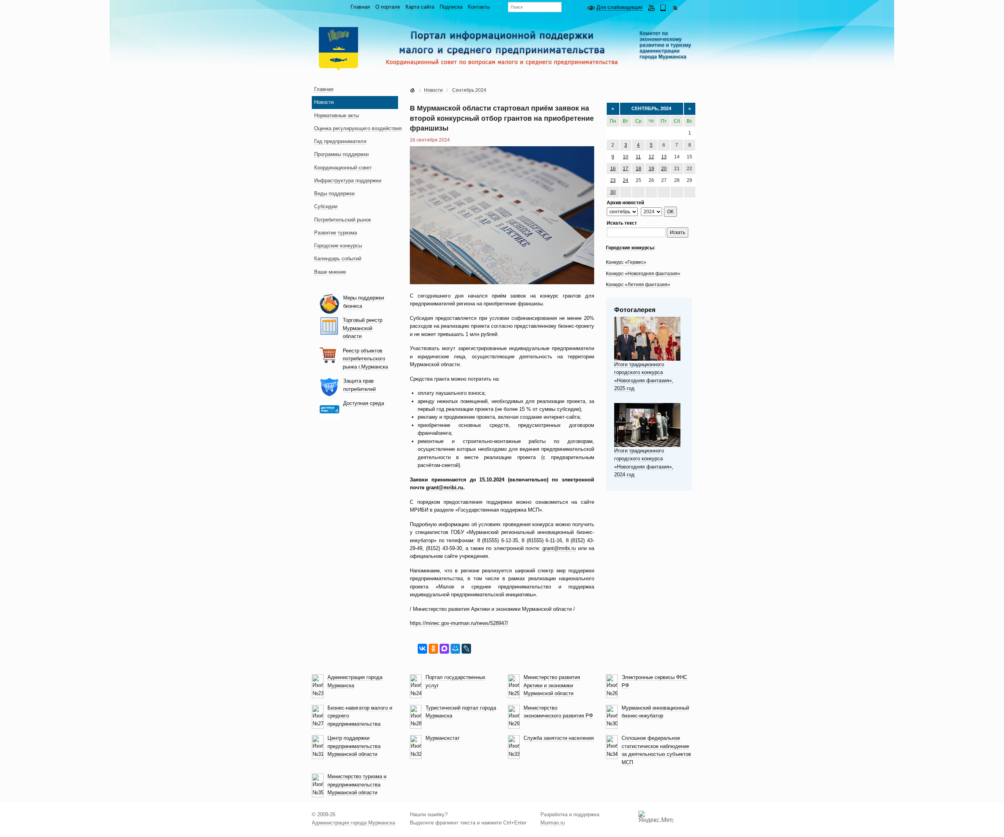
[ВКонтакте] (422, 649)
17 (625, 168)
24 (625, 180)
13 (664, 157)
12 (651, 157)
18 (638, 168)
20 (664, 168)
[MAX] (444, 649)
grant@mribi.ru (559, 548)
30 (613, 192)
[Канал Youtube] (651, 7)
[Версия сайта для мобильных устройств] (663, 7)
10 (625, 157)
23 (613, 180)
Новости (433, 90)
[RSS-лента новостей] (675, 7)
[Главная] (412, 90)
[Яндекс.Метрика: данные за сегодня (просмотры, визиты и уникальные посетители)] (655, 817)
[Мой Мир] (455, 649)
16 (613, 168)
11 (638, 157)
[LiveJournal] (466, 649)
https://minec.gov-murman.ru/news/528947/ (459, 623)
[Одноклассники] (433, 649)
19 (651, 168)
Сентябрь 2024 (468, 90)
